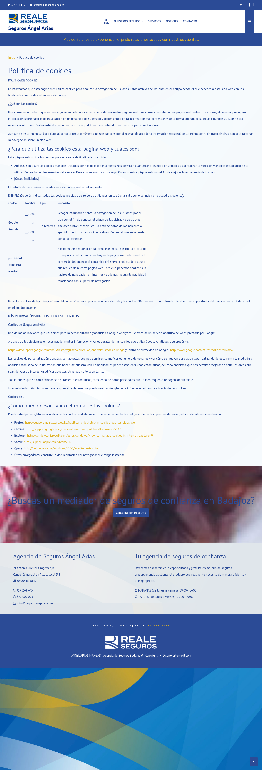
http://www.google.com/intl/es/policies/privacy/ (201, 350)
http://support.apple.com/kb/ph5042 (48, 442)
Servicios (154, 21)
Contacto (190, 21)
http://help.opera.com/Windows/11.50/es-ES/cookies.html (62, 448)
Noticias (172, 21)
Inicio (11, 57)
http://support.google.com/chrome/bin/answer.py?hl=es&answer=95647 (73, 429)
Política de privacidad (132, 625)
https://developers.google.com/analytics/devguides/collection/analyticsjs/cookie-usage (66, 350)
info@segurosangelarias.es (48, 4)
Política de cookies (158, 625)
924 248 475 (17, 4)
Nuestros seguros (127, 21)
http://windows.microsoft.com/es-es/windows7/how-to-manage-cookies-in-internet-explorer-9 (90, 435)
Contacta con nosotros (131, 513)
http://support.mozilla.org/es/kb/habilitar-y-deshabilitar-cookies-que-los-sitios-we (80, 422)
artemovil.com (182, 655)
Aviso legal (109, 625)
